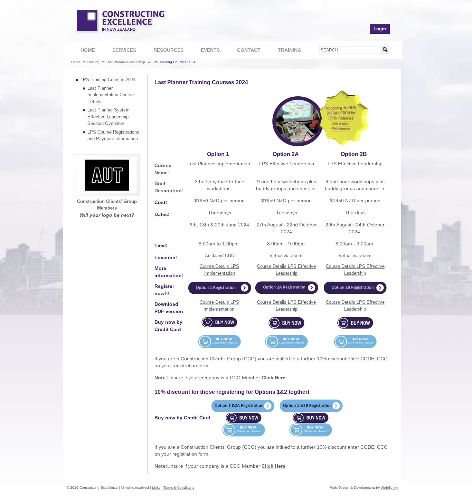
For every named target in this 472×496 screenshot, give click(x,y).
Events (210, 50)
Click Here (273, 377)
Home (88, 50)
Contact (244, 52)
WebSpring (389, 487)
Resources (163, 52)
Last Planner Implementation (218, 163)
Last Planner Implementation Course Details (110, 95)
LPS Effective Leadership (286, 163)
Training (284, 52)
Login (380, 28)
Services (119, 52)
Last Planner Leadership (125, 62)
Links (156, 487)
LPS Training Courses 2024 (173, 62)
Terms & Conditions (178, 487)
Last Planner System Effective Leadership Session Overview (108, 116)
